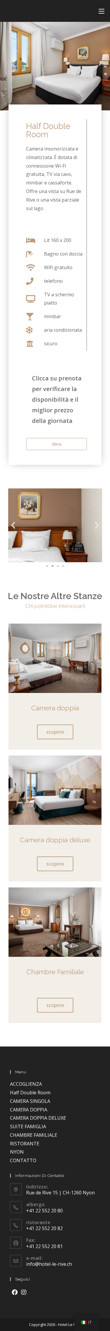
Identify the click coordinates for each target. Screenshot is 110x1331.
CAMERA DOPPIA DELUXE (38, 1118)
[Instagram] (23, 1292)
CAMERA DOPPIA (28, 1109)
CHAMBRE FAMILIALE (33, 1135)
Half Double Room (30, 1092)
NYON (17, 1152)
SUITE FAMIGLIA (28, 1126)
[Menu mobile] (101, 11)
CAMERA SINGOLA (30, 1101)
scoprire (55, 732)
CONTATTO (23, 1160)
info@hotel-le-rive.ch (49, 1264)
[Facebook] (15, 1292)
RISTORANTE (24, 1143)
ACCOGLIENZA (26, 1084)
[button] (13, 525)
